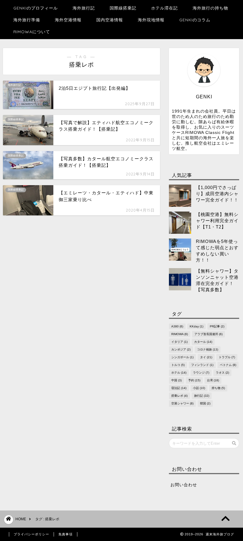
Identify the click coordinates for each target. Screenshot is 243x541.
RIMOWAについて (31, 31)
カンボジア (181, 349)
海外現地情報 (151, 20)
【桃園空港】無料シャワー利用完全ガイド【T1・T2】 (217, 220)
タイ (206, 357)
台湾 (213, 380)
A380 (177, 326)
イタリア (179, 341)
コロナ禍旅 (207, 349)
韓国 (205, 403)
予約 (194, 380)
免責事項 (65, 534)
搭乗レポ (179, 395)
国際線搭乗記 (123, 8)
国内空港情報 (109, 20)
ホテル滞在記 (164, 8)
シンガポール (182, 357)
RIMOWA (179, 334)
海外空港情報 (68, 20)
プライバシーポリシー (31, 534)
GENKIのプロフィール (35, 8)
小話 (199, 388)
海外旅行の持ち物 (210, 8)
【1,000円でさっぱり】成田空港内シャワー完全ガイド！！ (217, 193)
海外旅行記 (84, 8)
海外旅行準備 (26, 20)
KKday (196, 326)
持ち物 (218, 388)
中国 (176, 380)
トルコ (178, 364)
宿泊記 (178, 388)
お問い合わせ (183, 485)
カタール (203, 341)
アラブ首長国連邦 (208, 334)
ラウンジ (201, 372)
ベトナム (228, 364)
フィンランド (202, 364)
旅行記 (201, 395)
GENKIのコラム (194, 20)
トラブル (227, 357)
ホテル (178, 372)
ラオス (222, 372)
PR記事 (217, 326)
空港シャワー (182, 403)
